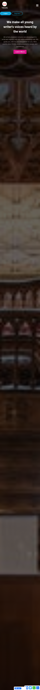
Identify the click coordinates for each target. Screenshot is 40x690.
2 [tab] (19, 59)
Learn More (20, 52)
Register (17, 13)
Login (6, 13)
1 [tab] (16, 59)
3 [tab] (21, 59)
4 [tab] (24, 59)
